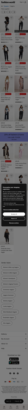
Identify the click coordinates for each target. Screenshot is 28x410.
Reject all (14, 217)
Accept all (14, 213)
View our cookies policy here (10, 208)
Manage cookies (14, 222)
